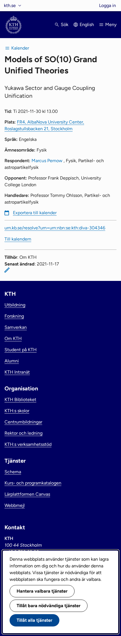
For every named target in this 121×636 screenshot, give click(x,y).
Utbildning (15, 304)
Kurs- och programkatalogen (33, 483)
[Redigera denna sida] (7, 269)
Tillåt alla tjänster (34, 620)
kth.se (10, 5)
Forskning (14, 316)
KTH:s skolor (17, 410)
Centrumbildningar (23, 422)
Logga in (107, 5)
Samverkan (16, 327)
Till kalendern (18, 239)
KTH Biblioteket (20, 399)
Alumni (12, 361)
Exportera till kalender (35, 212)
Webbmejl (15, 505)
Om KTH (13, 338)
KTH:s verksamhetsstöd (28, 444)
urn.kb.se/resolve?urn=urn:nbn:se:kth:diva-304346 (55, 227)
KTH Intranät (17, 372)
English (87, 24)
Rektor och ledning (23, 433)
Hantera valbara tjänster (42, 591)
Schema (13, 471)
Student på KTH (21, 349)
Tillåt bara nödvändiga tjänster (48, 605)
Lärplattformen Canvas (27, 494)
